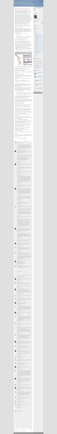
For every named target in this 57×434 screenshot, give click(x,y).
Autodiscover (18, 138)
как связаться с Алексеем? (37, 65)
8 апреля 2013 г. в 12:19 (18, 250)
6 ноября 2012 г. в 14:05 (18, 204)
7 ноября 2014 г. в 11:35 (18, 385)
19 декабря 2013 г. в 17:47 (18, 296)
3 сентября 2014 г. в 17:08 (18, 364)
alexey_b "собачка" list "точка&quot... (38, 63)
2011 (34, 31)
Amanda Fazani (40, 59)
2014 (34, 29)
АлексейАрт (20, 396)
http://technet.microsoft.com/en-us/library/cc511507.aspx (21, 98)
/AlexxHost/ (20, 2)
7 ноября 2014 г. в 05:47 (18, 376)
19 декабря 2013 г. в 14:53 (18, 276)
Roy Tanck (38, 59)
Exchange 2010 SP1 (25, 138)
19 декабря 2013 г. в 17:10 (18, 293)
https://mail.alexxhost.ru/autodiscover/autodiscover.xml (21, 130)
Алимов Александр (20, 205)
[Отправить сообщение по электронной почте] (24, 137)
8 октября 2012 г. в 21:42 (18, 186)
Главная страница (23, 429)
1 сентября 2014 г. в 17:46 (18, 339)
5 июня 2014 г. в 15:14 (18, 332)
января (35, 55)
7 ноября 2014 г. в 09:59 (18, 382)
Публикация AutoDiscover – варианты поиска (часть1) (22, 8)
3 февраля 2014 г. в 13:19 (18, 310)
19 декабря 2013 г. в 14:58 (18, 280)
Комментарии (36, 11)
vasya (19, 170)
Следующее (15, 429)
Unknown (19, 251)
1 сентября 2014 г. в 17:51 (18, 343)
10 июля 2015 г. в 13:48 (18, 395)
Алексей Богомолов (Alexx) (21, 187)
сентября (36, 32)
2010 (34, 56)
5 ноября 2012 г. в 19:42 (18, 199)
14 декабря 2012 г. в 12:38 (18, 231)
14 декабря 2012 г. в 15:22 (18, 237)
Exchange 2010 (21, 138)
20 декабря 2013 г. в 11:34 (18, 300)
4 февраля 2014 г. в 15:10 (18, 324)
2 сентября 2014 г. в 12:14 (18, 348)
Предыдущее (30, 429)
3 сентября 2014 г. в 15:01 (18, 357)
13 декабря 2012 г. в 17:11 (18, 226)
